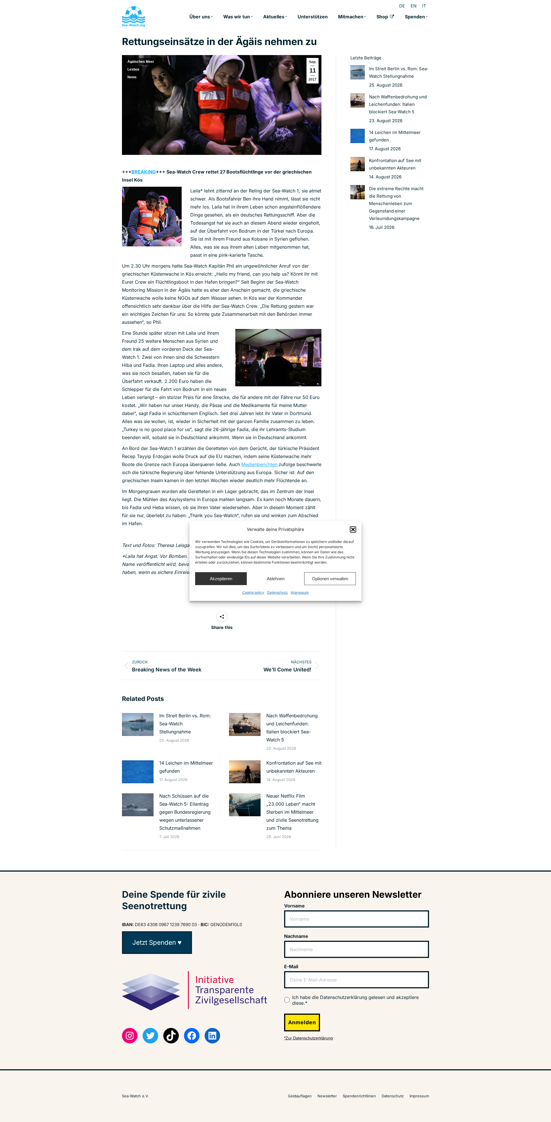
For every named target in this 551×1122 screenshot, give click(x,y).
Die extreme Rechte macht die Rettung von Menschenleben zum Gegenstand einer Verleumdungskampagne (396, 203)
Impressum (300, 592)
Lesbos (133, 69)
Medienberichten (260, 464)
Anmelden (302, 1022)
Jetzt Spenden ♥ (157, 942)
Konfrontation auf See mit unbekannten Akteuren (293, 767)
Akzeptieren (221, 578)
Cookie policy (253, 592)
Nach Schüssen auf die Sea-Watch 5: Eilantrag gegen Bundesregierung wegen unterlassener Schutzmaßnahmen (185, 812)
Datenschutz (277, 592)
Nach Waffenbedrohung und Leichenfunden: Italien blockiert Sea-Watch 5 (292, 728)
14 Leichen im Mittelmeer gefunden (186, 767)
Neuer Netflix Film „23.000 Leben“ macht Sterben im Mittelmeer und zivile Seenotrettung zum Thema (292, 812)
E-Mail (291, 966)
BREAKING (143, 172)
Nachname (296, 936)
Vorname (294, 906)
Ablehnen (275, 578)
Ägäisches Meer (140, 62)
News (132, 77)
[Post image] (138, 724)
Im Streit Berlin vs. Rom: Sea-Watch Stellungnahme (185, 724)
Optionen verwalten (330, 578)
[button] (353, 529)
